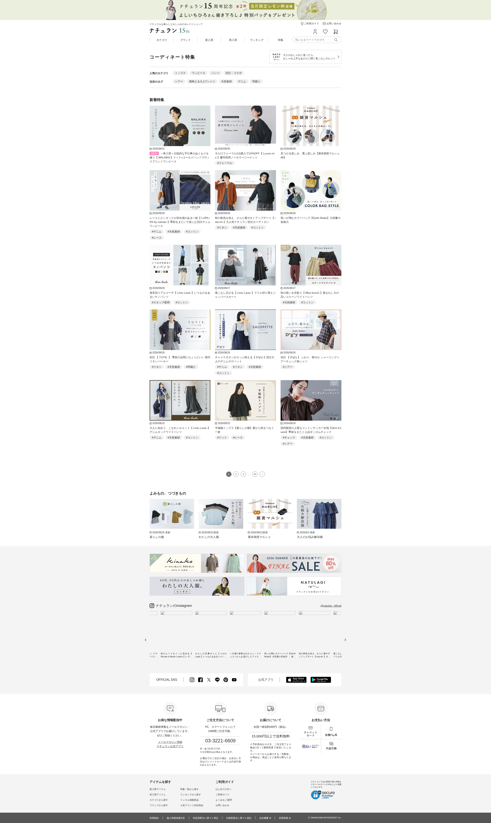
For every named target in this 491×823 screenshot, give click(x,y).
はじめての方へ (224, 789)
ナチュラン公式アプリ (170, 746)
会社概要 (264, 818)
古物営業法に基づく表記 (238, 818)
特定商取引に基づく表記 (205, 818)
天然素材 (226, 81)
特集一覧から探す (189, 789)
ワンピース (198, 72)
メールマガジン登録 (170, 742)
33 (255, 474)
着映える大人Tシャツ (202, 81)
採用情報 (283, 818)
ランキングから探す (190, 794)
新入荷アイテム (158, 789)
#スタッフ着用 (161, 302)
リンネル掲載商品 (189, 800)
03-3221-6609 (220, 741)
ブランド (185, 40)
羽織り (256, 81)
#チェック (289, 437)
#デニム (156, 231)
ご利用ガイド (222, 794)
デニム (242, 81)
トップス (180, 72)
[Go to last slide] (145, 640)
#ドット (222, 437)
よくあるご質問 (224, 800)
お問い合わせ (222, 805)
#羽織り (191, 366)
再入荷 (233, 40)
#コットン (192, 231)
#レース (156, 237)
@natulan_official (330, 605)
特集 (280, 40)
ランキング (257, 40)
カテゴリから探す (159, 800)
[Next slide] (345, 640)
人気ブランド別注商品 (191, 805)
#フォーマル (224, 163)
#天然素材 (174, 231)
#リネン (222, 227)
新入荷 (209, 40)
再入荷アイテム (158, 794)
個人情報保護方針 (176, 818)
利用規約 (154, 818)
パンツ (215, 72)
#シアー (287, 366)
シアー (179, 81)
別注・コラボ (234, 72)
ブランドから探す (159, 805)
